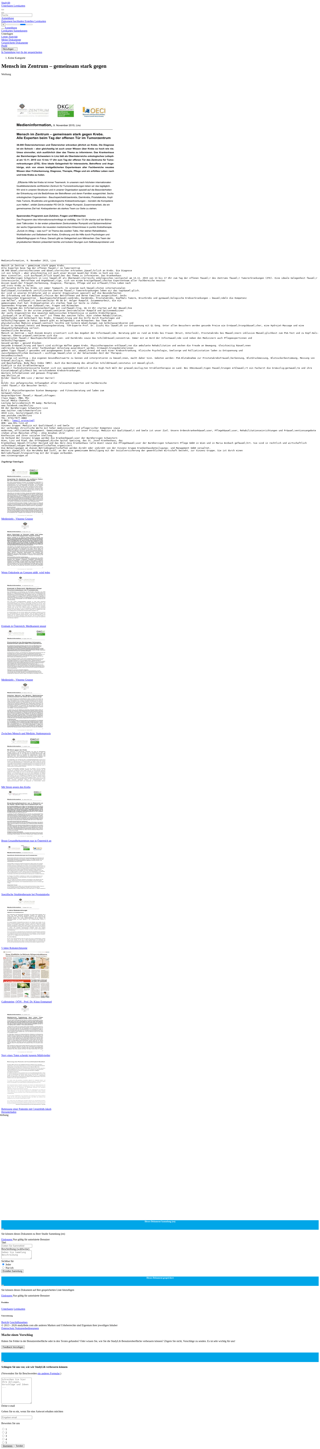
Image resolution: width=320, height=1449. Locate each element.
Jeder (8, 1264)
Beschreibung (15, 1249)
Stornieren (7, 1446)
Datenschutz (8, 1328)
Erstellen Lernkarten (35, 21)
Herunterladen (8, 1112)
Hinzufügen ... (9, 49)
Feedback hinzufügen (13, 1347)
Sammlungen (20, 30)
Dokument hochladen (13, 21)
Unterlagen (7, 5)
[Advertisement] (101, 83)
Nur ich (10, 1267)
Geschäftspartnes (19, 1322)
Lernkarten (19, 5)
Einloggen (7, 1239)
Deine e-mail (8, 1405)
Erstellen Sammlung (12, 1271)
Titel (3, 1242)
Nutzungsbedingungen (27, 1328)
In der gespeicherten (31, 52)
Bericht (5, 1322)
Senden (19, 1446)
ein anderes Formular (49, 1373)
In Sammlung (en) (11, 52)
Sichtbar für (7, 1261)
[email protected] (23, 420)
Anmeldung (7, 18)
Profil (4, 45)
